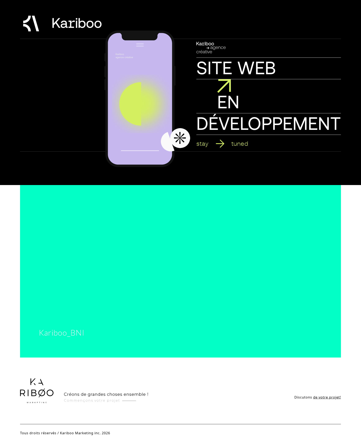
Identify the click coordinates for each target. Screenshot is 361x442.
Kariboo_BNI (62, 332)
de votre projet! (327, 397)
